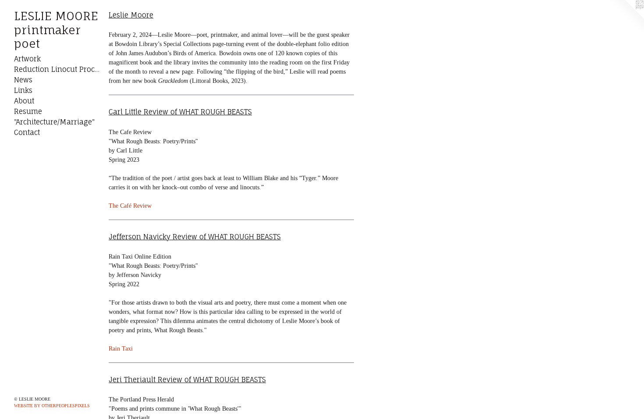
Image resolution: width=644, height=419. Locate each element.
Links (23, 90)
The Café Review (130, 205)
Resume (28, 111)
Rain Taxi (121, 348)
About (24, 100)
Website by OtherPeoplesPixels (52, 405)
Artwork (27, 58)
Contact (27, 132)
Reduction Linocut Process (58, 69)
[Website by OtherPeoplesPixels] (626, 17)
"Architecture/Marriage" (54, 121)
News (23, 79)
